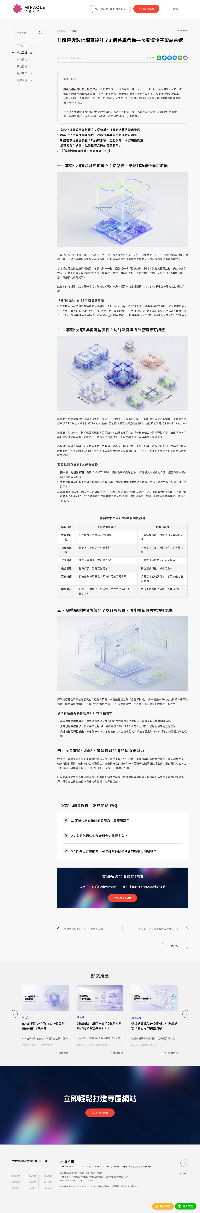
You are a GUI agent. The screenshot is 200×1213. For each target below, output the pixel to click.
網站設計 (74, 30)
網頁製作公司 (123, 1176)
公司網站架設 (111, 1176)
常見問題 (16, 1188)
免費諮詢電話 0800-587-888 (30, 1161)
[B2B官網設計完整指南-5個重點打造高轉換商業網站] (45, 998)
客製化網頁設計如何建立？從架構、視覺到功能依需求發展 (100, 129)
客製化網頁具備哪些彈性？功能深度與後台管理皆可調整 (98, 135)
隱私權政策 (124, 1186)
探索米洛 (32, 1182)
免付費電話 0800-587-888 (110, 9)
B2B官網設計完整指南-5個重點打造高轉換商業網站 (45, 1025)
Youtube (73, 1180)
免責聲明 (115, 1186)
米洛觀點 (61, 30)
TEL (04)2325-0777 (69, 1166)
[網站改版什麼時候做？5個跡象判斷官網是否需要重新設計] (100, 998)
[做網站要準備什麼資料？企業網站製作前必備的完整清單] (154, 998)
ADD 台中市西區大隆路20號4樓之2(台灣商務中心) (129, 1166)
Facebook (64, 1180)
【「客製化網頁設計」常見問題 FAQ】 (86, 151)
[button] (186, 1014)
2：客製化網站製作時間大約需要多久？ (99, 835)
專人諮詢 (48, 1182)
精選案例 (16, 1175)
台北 (62, 1176)
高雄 (66, 1176)
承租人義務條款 (103, 1186)
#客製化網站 (75, 58)
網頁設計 (35, 1045)
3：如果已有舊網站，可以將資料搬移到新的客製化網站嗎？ (114, 851)
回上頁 (174, 945)
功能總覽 (48, 1188)
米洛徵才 (32, 1188)
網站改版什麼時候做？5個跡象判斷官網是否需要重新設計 (99, 1025)
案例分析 (32, 1175)
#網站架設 (62, 58)
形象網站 (90, 1045)
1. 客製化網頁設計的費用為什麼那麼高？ (100, 820)
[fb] (184, 1163)
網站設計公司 (47, 1045)
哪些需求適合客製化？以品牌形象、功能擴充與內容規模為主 (101, 140)
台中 (71, 1176)
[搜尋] (40, 33)
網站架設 (26, 1045)
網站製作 (101, 1176)
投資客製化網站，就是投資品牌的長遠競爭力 (91, 145)
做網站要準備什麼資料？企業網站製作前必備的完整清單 (154, 1025)
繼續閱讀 (62, 1052)
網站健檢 (48, 1175)
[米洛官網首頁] (29, 8)
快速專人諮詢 (146, 9)
